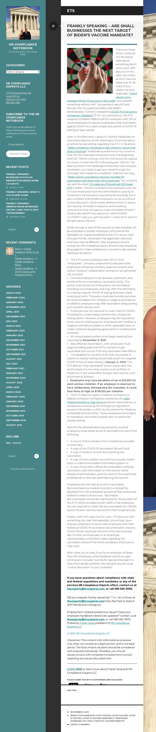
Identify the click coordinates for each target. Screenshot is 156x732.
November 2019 (15, 411)
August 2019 (14, 425)
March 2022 (13, 326)
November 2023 (15, 307)
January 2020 (14, 401)
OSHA (90, 721)
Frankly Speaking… (24, 258)
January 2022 (14, 335)
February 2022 (15, 330)
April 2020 (12, 387)
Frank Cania (87, 623)
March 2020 (13, 392)
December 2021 (15, 340)
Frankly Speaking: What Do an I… (27, 252)
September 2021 (16, 354)
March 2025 (13, 293)
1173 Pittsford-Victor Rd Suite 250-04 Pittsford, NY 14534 (18, 96)
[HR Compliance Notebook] (23, 23)
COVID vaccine (120, 715)
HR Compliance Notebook (23, 46)
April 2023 (12, 311)
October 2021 (15, 349)
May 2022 (11, 321)
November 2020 (16, 378)
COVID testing (103, 715)
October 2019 (15, 415)
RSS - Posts (13, 443)
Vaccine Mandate (114, 721)
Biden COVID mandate (82, 715)
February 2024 (15, 297)
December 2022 (15, 316)
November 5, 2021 (79, 712)
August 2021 (14, 359)
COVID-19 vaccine (92, 718)
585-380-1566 (13, 102)
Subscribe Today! (18, 153)
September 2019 (16, 420)
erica (17, 249)
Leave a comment (80, 724)
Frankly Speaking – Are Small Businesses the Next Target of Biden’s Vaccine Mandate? (101, 30)
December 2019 (15, 406)
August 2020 (14, 382)
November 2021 (15, 344)
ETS (84, 721)
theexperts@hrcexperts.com (86, 588)
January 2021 (14, 373)
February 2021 (15, 368)
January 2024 (14, 302)
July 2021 (11, 363)
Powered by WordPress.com (22, 469)
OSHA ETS (99, 721)
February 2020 (15, 396)
